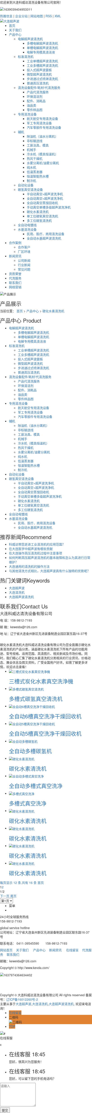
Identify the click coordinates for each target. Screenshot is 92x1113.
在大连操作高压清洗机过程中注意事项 (35, 553)
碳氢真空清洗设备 (30, 189)
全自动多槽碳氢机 (30, 751)
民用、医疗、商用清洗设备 (45, 234)
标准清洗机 (25, 56)
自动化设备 (25, 185)
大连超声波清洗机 (21, 597)
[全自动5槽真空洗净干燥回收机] (32, 723)
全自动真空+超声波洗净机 (45, 198)
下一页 (4, 896)
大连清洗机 (17, 592)
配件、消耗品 (36, 101)
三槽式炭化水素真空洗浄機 (41, 681)
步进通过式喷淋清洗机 (42, 78)
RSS (49, 16)
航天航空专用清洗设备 (42, 118)
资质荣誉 (15, 273)
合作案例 (15, 242)
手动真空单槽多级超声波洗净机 (49, 207)
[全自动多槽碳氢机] (23, 741)
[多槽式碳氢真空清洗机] (26, 688)
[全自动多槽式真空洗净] (26, 776)
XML (57, 16)
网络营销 (15, 287)
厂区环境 (24, 251)
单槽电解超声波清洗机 (42, 47)
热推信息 (6, 16)
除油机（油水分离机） (42, 136)
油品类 (31, 105)
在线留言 (72, 950)
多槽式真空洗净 (27, 803)
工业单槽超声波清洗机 (42, 61)
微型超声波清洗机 (39, 74)
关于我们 (15, 30)
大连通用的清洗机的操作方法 (29, 566)
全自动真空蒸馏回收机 (42, 203)
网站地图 (36, 16)
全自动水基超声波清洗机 (44, 238)
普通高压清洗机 (38, 83)
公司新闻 (24, 260)
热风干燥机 (34, 158)
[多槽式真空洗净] (21, 793)
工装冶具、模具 (38, 145)
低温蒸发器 (34, 172)
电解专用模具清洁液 (41, 52)
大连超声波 (17, 588)
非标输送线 (34, 140)
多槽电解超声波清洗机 (42, 43)
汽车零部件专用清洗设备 (44, 127)
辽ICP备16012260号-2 (22, 999)
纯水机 (31, 167)
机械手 (31, 149)
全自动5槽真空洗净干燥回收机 (45, 733)
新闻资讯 (15, 256)
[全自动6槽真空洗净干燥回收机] (32, 706)
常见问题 (24, 269)
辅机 (21, 132)
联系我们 (15, 282)
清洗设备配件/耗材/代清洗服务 (39, 87)
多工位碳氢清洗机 (39, 220)
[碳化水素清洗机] (21, 758)
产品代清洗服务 (38, 92)
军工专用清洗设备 (39, 123)
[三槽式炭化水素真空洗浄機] (29, 671)
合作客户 (24, 247)
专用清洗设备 (27, 114)
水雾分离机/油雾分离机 (43, 163)
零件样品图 (34, 109)
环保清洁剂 (34, 96)
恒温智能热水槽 (38, 176)
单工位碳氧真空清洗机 (42, 216)
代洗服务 (15, 278)
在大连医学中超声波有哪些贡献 (31, 548)
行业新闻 (24, 265)
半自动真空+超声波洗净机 (45, 194)
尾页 (13, 896)
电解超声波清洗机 (30, 39)
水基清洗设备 (27, 229)
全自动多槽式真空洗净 (36, 785)
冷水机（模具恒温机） (42, 154)
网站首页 (6, 950)
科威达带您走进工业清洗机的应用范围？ (37, 544)
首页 (12, 25)
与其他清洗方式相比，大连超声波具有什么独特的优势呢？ (49, 571)
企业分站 (21, 16)
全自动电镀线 (27, 225)
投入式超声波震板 (39, 70)
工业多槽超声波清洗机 (42, 65)
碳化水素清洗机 (38, 211)
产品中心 (15, 34)
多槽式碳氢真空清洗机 (36, 698)
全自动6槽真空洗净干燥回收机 (45, 716)
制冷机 (31, 180)
